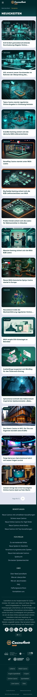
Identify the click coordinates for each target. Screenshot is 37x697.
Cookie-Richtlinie (10, 690)
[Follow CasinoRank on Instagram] (11, 630)
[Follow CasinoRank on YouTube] (21, 630)
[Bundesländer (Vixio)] (22, 653)
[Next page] (23, 499)
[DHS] (30, 653)
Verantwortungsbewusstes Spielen (18, 549)
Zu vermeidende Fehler (18, 542)
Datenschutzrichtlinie (25, 690)
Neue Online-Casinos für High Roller (18, 522)
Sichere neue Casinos (18, 518)
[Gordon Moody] (19, 659)
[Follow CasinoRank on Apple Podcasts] (30, 630)
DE (17, 635)
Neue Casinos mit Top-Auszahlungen (18, 529)
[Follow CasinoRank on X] (16, 630)
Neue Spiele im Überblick (18, 546)
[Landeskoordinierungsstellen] (9, 659)
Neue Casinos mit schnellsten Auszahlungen (18, 515)
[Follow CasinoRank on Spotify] (26, 630)
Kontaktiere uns (18, 591)
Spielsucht (18, 557)
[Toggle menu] (3, 3)
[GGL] (10, 653)
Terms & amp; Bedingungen (12, 694)
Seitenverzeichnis (27, 694)
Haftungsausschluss (18, 588)
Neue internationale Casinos (18, 553)
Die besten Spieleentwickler (18, 560)
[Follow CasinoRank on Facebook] (7, 630)
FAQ (18, 584)
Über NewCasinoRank (18, 574)
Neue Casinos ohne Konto (18, 525)
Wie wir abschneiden (18, 581)
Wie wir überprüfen (18, 577)
